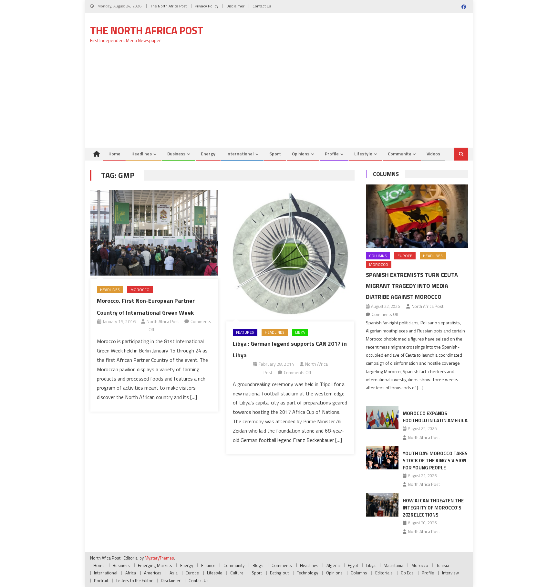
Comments (282, 565)
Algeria (333, 565)
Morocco (140, 290)
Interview (450, 573)
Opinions (300, 153)
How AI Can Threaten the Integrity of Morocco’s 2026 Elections (433, 508)
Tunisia (442, 565)
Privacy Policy (206, 6)
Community (399, 153)
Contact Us (262, 6)
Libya (300, 332)
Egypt (353, 565)
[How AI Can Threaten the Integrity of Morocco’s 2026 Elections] (382, 505)
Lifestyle (363, 153)
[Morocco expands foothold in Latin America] (382, 417)
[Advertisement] (279, 99)
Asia (174, 573)
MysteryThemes (159, 558)
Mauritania (393, 565)
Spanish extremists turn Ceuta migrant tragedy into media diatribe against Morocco (412, 285)
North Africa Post (163, 321)
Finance (208, 565)
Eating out (279, 573)
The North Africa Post (168, 6)
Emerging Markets (155, 565)
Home (114, 153)
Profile (332, 153)
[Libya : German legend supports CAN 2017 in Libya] (290, 254)
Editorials (384, 573)
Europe (405, 256)
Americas (152, 573)
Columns (386, 174)
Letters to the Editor (134, 580)
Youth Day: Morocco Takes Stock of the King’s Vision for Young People (435, 460)
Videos (433, 153)
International (240, 153)
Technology (307, 573)
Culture (236, 573)
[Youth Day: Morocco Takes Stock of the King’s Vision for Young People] (382, 457)
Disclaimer (235, 6)
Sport (275, 153)
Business (176, 153)
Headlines (141, 153)
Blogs (258, 565)
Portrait (101, 580)
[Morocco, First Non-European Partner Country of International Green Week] (154, 233)
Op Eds (407, 573)
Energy (208, 153)
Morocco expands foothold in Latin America (435, 417)
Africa (130, 573)
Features (245, 332)
